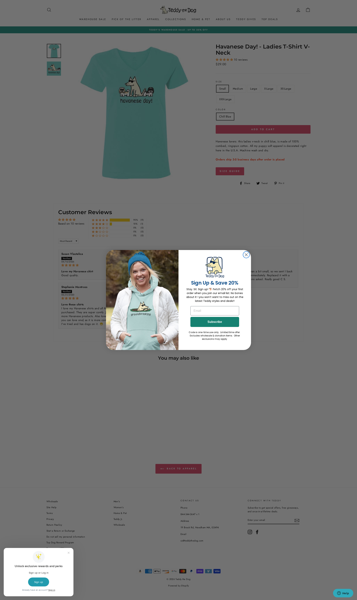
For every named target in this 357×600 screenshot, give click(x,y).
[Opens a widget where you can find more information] (343, 593)
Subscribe (215, 321)
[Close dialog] (246, 254)
